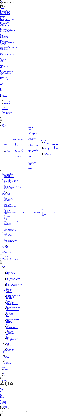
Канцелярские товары (9, 292)
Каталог (5, 268)
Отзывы (1, 395)
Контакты (2, 397)
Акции (1, 389)
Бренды (1, 391)
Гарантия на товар (3, 403)
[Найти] (1, 4)
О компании (2, 393)
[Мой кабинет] (0, 255)
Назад (6, 267)
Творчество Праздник (9, 331)
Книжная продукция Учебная (11, 277)
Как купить (6, 356)
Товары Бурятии (8, 345)
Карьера (1, 396)
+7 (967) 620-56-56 (4, 96)
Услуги (1, 390)
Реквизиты (2, 404)
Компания (5, 361)
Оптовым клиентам (3, 394)
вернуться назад (3, 387)
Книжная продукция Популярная (11, 270)
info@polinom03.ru (4, 378)
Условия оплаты (3, 401)
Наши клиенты (2, 398)
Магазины (2, 400)
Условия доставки (3, 402)
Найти (1, 413)
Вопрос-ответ (2, 405)
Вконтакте (4, 107)
